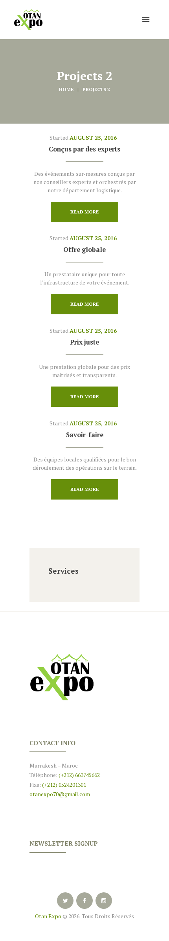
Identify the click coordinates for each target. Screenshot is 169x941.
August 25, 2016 (93, 137)
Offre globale (84, 249)
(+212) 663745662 (78, 775)
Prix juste (84, 342)
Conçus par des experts (84, 149)
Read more (84, 212)
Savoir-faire (84, 434)
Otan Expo (48, 916)
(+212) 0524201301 (64, 784)
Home (66, 89)
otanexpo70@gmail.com (59, 794)
